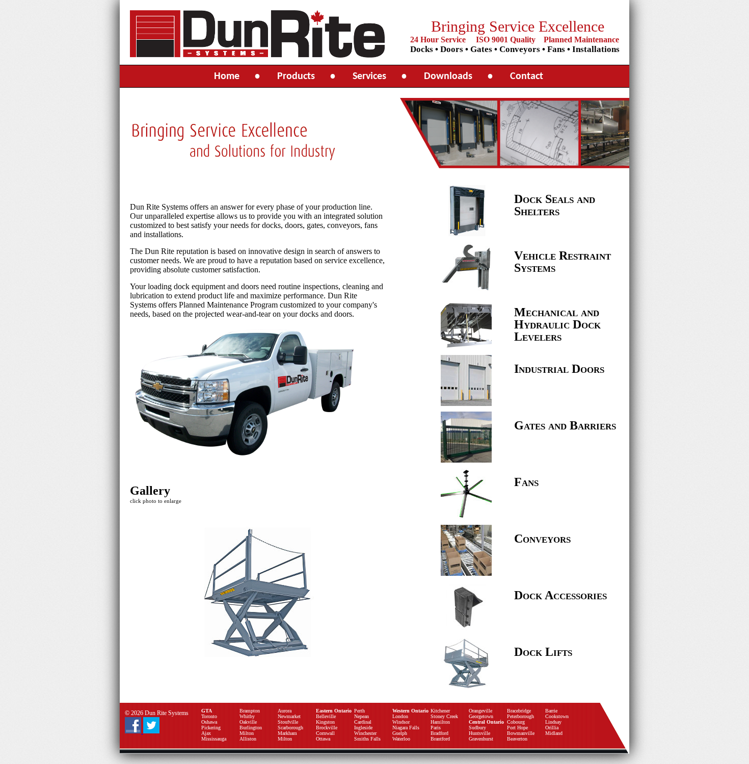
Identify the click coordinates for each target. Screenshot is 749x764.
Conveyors (542, 538)
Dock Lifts (543, 651)
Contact (526, 76)
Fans (526, 482)
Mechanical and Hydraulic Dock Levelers (557, 324)
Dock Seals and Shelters (554, 205)
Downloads (448, 76)
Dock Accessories (560, 595)
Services (369, 76)
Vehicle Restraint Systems (562, 261)
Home (226, 76)
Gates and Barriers (565, 425)
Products (296, 76)
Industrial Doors (559, 368)
